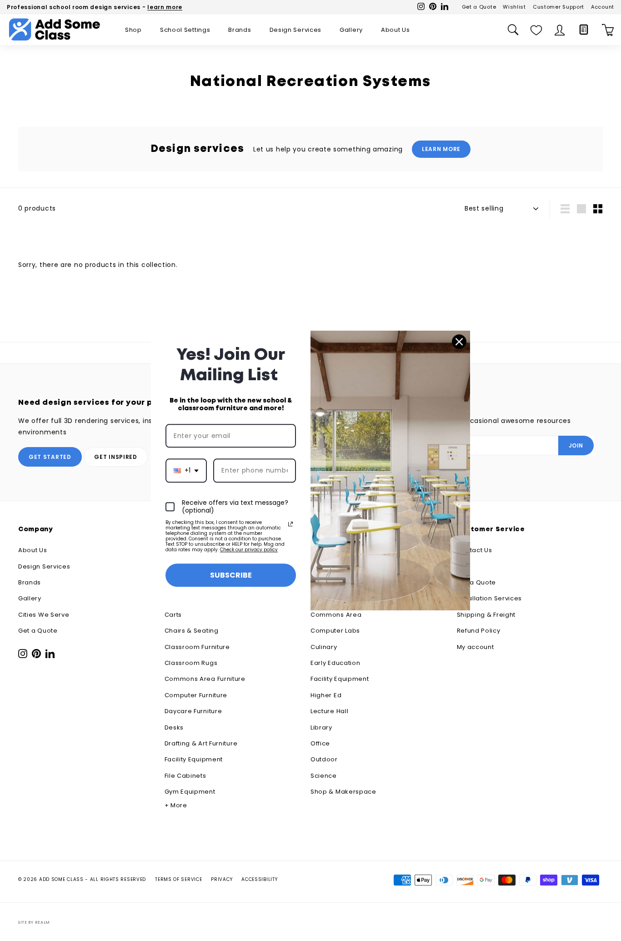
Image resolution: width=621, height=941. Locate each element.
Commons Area (335, 614)
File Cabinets (185, 775)
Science (323, 775)
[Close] (459, 341)
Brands (239, 29)
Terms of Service (178, 879)
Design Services (296, 29)
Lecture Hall (329, 711)
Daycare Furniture (193, 711)
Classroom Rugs (191, 663)
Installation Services (489, 598)
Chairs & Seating (192, 630)
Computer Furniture (196, 695)
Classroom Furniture (197, 647)
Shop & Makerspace (343, 791)
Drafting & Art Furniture (201, 743)
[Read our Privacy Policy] (290, 523)
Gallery (351, 29)
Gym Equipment (190, 791)
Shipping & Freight (486, 614)
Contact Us (474, 550)
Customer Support (558, 6)
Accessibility (259, 879)
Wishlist (514, 6)
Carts (173, 614)
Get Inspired (115, 457)
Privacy (221, 879)
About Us (395, 29)
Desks (174, 727)
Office (320, 743)
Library (321, 727)
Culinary (323, 647)
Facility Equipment (194, 759)
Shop (133, 29)
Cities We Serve (44, 614)
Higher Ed (325, 695)
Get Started (50, 457)
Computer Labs (335, 630)
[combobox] (186, 471)
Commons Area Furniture (205, 678)
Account (602, 6)
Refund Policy (479, 630)
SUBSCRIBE (231, 575)
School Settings (185, 29)
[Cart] (608, 29)
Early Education (335, 663)
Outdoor (324, 759)
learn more (164, 7)
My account (475, 647)
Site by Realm (34, 922)
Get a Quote (479, 6)
